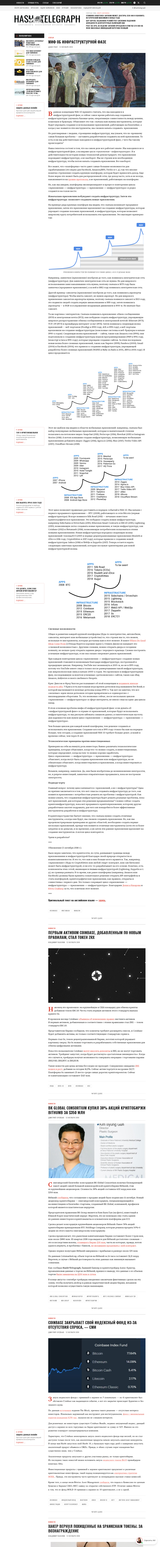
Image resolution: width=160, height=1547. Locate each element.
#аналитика (76, 8)
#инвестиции (55, 1504)
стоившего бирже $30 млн (91, 1242)
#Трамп (65, 8)
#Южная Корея (77, 1296)
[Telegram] (135, 3)
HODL (51, 1476)
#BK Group (65, 1300)
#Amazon (77, 911)
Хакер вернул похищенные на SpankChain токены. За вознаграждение (95, 1528)
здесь (102, 900)
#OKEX (94, 1500)
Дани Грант (53, 47)
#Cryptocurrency (71, 1504)
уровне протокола (78, 179)
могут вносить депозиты (96, 1051)
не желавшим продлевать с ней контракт (113, 1245)
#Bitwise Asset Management (129, 1500)
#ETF (113, 1500)
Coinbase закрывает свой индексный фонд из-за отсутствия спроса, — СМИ (92, 1325)
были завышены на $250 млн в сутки (76, 1274)
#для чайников (47, 8)
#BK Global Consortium (59, 1296)
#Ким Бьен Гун (130, 1296)
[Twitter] (139, 3)
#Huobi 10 (103, 1500)
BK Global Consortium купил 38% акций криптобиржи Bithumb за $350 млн (97, 1110)
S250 (70, 1417)
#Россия (34, 8)
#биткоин (84, 1500)
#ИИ (58, 8)
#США (52, 1086)
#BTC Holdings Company (112, 1296)
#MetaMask (66, 911)
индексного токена (112, 1459)
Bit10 (124, 1459)
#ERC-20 (61, 1086)
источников (65, 1410)
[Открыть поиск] (145, 3)
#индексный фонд (69, 1500)
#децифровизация (92, 8)
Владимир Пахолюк (56, 942)
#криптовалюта (93, 1296)
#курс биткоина (21, 8)
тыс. (75, 1417)
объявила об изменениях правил (96, 1019)
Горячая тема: (98, 13)
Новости (20, 2)
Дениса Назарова (131, 885)
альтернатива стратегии (125, 1472)
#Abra (84, 1504)
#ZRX (70, 1086)
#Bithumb (53, 1300)
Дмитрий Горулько (56, 1117)
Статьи (45, 2)
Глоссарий (57, 2)
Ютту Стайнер (56, 888)
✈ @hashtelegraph (139, 8)
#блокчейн (77, 1300)
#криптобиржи (91, 1300)
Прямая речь (33, 2)
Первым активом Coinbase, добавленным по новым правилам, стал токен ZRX (94, 935)
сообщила (62, 1197)
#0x (89, 1086)
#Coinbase (53, 911)
